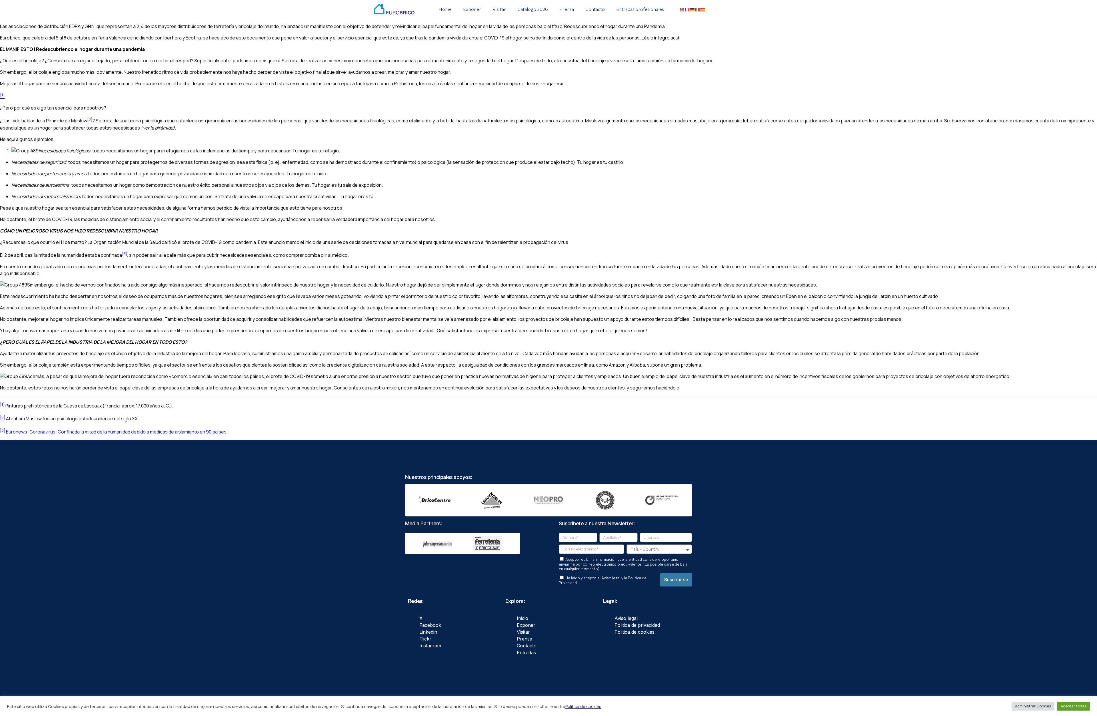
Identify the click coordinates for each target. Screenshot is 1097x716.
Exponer (472, 9)
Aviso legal (626, 618)
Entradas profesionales (640, 9)
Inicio (522, 618)
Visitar (499, 9)
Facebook (430, 625)
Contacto (595, 9)
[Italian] (697, 9)
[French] (687, 9)
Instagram (430, 646)
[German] (692, 9)
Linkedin (428, 632)
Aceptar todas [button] (1073, 706)
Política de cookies (583, 706)
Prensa (566, 9)
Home (445, 9)
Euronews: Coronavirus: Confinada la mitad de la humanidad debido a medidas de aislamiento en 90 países (116, 432)
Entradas (526, 652)
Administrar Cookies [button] (1033, 706)
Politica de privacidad (637, 625)
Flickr (425, 639)
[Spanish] (702, 9)
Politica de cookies (634, 632)
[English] (682, 9)
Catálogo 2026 (532, 9)
